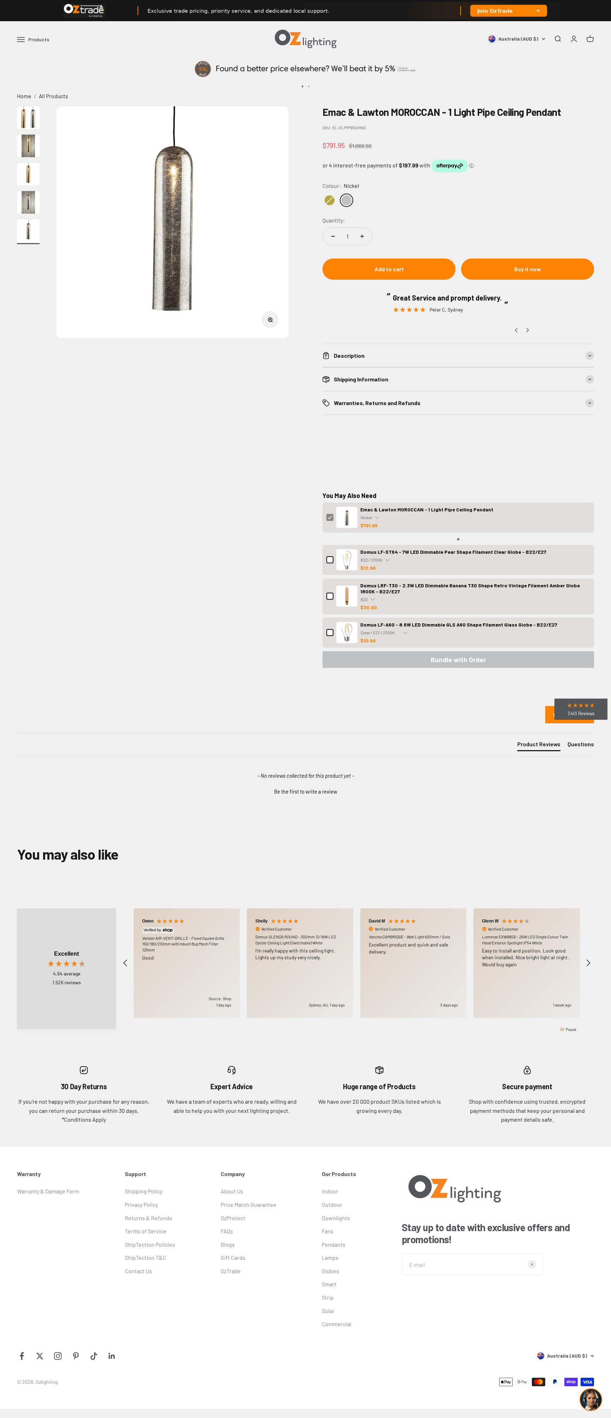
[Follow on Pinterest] (76, 1356)
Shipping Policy (143, 1191)
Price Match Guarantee (249, 1204)
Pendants (333, 1244)
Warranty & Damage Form (48, 1191)
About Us (232, 1191)
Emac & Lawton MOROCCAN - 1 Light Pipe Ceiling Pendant (426, 509)
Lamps (330, 1257)
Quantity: (333, 220)
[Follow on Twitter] (40, 1356)
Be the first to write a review (305, 791)
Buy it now (527, 269)
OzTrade (231, 1271)
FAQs (227, 1231)
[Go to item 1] (28, 118)
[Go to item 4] (28, 203)
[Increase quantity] (362, 236)
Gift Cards (233, 1257)
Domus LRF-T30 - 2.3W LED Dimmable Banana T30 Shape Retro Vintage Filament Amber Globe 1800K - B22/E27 (470, 588)
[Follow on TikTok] (94, 1356)
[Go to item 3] (28, 175)
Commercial (336, 1324)
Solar (328, 1310)
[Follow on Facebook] (22, 1356)
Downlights (336, 1218)
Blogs (228, 1244)
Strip (328, 1297)
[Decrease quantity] (333, 236)
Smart (329, 1284)
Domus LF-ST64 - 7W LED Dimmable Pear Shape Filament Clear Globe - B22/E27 (453, 552)
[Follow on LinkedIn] (112, 1356)
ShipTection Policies (150, 1244)
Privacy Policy (141, 1204)
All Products (53, 96)
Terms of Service (146, 1231)
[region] (357, 963)
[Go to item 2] (28, 147)
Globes (330, 1271)
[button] (305, 790)
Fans (327, 1231)
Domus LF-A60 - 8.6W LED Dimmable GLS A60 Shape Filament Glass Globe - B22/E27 (458, 625)
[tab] (538, 745)
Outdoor (332, 1204)
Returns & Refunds (148, 1218)
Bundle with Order (458, 659)
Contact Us (138, 1271)
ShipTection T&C (145, 1257)
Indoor (330, 1191)
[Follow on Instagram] (58, 1356)
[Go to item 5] (28, 231)
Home (24, 96)
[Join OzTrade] (305, 10)
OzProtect (233, 1218)
